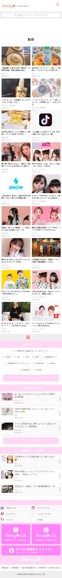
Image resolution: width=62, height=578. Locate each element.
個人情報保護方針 (29, 568)
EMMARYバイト (51, 357)
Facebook (40, 363)
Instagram (26, 370)
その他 (39, 520)
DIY (27, 357)
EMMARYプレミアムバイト (19, 363)
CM (18, 357)
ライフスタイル (43, 508)
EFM (37, 357)
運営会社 (5, 568)
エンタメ (9, 520)
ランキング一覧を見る (31, 441)
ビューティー (11, 514)
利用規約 (15, 568)
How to (53, 363)
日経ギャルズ (11, 508)
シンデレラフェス (44, 514)
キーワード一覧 (31, 378)
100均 (8, 357)
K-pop (38, 370)
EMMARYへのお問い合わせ (49, 568)
